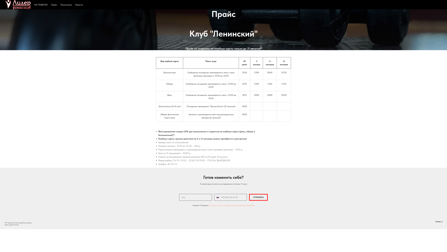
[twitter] (440, 4)
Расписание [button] (66, 5)
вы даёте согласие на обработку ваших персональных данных (232, 205)
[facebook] (435, 4)
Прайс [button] (54, 5)
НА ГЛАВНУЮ (41, 5)
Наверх (438, 221)
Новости (79, 5)
